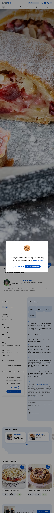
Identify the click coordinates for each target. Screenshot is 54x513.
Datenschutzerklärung (38, 260)
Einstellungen (18, 266)
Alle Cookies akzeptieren (32, 266)
